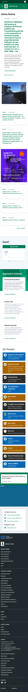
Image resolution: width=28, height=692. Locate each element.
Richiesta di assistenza (6, 670)
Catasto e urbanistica (6, 585)
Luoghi (2, 629)
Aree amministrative (6, 551)
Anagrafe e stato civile (6, 578)
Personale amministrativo (7, 561)
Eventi (2, 627)
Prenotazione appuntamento (8, 667)
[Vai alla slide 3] (12, 261)
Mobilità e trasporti (5, 597)
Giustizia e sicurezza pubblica (7, 592)
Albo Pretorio (4, 656)
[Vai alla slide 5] (15, 261)
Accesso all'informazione (10, 70)
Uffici (2, 565)
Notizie (2, 619)
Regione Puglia (4, 1)
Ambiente (3, 576)
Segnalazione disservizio (6, 672)
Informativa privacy (5, 660)
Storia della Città (5, 631)
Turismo (2, 604)
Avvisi (2, 614)
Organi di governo (5, 558)
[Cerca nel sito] (24, 6)
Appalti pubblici (4, 580)
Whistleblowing (4, 674)
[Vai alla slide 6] (17, 261)
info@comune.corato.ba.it (10, 647)
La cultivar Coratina (5, 634)
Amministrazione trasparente (8, 653)
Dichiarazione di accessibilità (7, 658)
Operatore (3, 688)
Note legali (3, 665)
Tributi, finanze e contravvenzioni (8, 601)
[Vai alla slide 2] (10, 261)
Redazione (14, 688)
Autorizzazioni (4, 583)
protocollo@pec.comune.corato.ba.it (11, 649)
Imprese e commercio (6, 594)
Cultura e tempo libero (6, 587)
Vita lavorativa (4, 606)
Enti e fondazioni (5, 556)
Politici (2, 563)
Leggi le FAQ (4, 663)
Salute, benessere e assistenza (8, 599)
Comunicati (3, 616)
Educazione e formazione (7, 590)
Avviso (4, 112)
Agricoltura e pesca (5, 573)
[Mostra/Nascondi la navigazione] (2, 6)
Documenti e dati (5, 554)
